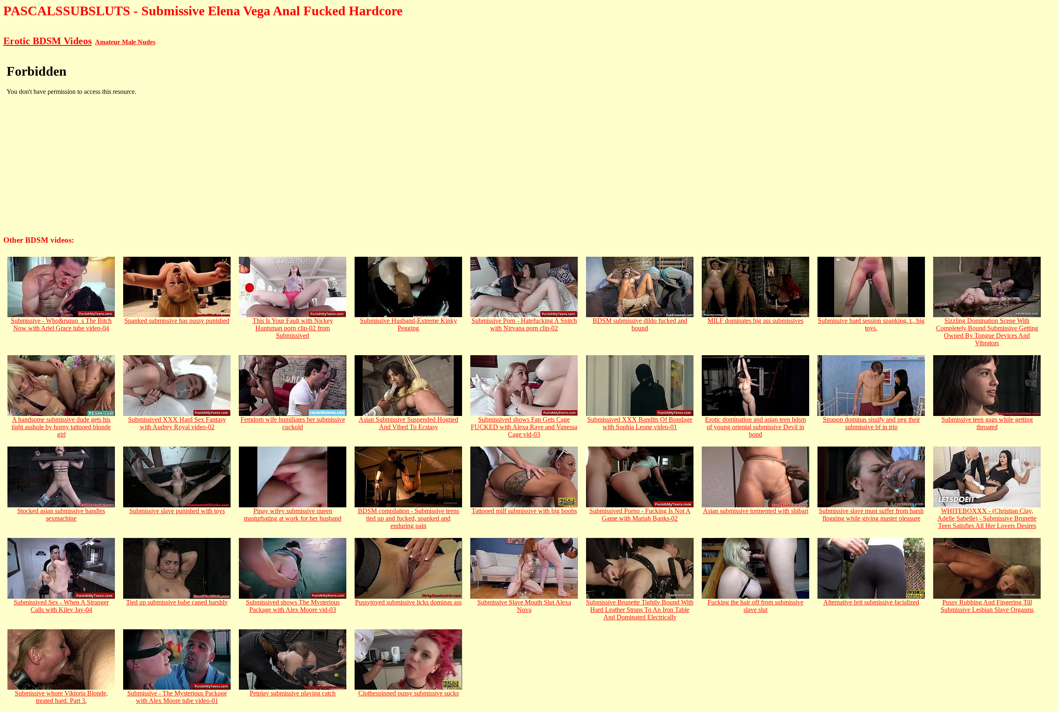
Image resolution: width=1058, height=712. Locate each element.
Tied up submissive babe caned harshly (177, 602)
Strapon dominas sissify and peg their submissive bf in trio (871, 423)
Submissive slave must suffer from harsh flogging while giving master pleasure (871, 514)
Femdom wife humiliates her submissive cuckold (293, 423)
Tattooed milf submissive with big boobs (524, 510)
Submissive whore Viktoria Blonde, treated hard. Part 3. (61, 697)
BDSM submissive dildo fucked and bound (640, 324)
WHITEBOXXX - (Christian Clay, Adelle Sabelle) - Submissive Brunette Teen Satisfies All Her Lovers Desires (987, 518)
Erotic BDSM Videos (47, 41)
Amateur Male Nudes (125, 41)
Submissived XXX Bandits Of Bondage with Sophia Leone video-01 (639, 423)
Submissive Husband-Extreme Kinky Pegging (408, 324)
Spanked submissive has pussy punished (176, 320)
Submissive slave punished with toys (177, 510)
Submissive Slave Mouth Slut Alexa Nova (524, 606)
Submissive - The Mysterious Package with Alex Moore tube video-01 (177, 697)
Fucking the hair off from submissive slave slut (755, 606)
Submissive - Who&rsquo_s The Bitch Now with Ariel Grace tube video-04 (61, 324)
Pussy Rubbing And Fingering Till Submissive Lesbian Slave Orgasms (987, 606)
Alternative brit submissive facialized (871, 602)
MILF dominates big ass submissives (755, 320)
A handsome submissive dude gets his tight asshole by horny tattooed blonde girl (61, 427)
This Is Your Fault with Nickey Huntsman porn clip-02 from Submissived (293, 328)
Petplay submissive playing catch (293, 693)
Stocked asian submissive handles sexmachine (61, 514)
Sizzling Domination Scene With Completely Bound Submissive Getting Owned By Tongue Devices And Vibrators (987, 331)
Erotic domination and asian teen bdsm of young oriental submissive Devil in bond (755, 427)
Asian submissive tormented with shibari (755, 510)
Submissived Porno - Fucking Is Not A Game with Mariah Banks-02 (640, 514)
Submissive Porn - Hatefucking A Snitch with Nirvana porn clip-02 (524, 324)
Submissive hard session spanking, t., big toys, (871, 324)
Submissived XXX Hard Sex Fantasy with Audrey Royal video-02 (177, 423)
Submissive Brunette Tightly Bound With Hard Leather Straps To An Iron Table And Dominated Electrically (639, 610)
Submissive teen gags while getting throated (987, 423)
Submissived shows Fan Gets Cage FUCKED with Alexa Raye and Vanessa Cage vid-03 (524, 427)
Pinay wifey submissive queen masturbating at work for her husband (292, 514)
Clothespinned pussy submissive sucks (408, 693)
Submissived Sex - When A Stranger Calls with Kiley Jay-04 (61, 606)
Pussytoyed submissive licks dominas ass (408, 602)
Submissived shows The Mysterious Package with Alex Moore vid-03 (293, 606)
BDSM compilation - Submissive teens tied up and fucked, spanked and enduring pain (408, 518)
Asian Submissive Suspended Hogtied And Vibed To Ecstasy (408, 423)
